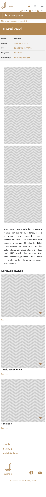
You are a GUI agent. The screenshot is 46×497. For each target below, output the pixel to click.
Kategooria (5, 53)
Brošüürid (7, 449)
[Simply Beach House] (23, 346)
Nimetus (4, 38)
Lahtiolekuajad (6, 57)
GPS (2, 48)
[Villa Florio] (23, 400)
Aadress (4, 43)
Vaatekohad (15, 21)
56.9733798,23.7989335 (23, 48)
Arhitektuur (25, 21)
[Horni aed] (23, 86)
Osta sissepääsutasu (16, 16)
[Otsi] (29, 6)
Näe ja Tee (5, 21)
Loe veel (4, 320)
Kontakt (6, 444)
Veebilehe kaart (10, 453)
